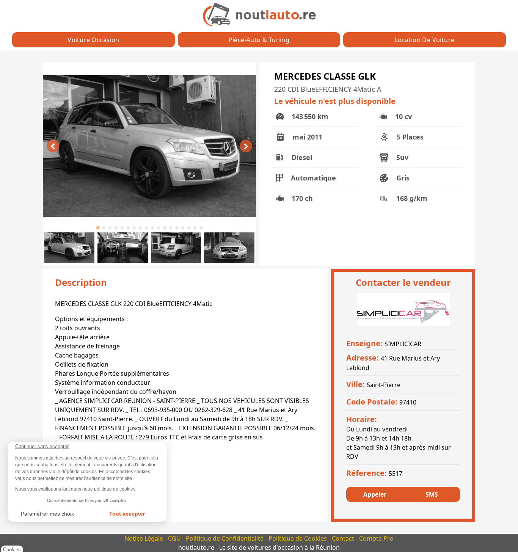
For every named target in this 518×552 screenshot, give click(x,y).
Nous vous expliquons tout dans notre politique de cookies (75, 489)
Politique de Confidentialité (225, 538)
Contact (344, 538)
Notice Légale (144, 538)
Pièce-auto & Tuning (259, 40)
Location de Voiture (425, 40)
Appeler (374, 494)
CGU (175, 538)
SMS (431, 494)
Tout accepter (127, 514)
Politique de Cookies (298, 538)
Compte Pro (376, 538)
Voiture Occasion (93, 40)
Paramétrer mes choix (47, 514)
